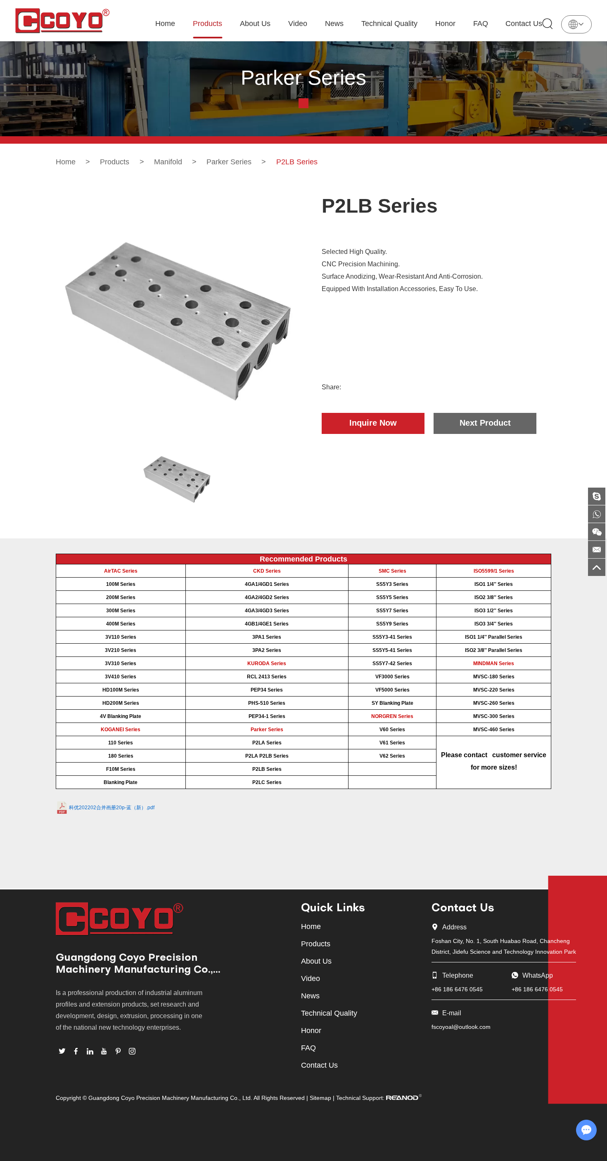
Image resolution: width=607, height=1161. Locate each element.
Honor (445, 23)
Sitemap (320, 1098)
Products (207, 23)
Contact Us (523, 23)
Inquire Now (373, 422)
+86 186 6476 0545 (537, 989)
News (334, 23)
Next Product (485, 422)
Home (165, 23)
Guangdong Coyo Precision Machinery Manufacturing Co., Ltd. (134, 964)
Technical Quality (389, 23)
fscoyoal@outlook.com (461, 1027)
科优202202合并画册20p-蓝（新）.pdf (111, 808)
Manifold (168, 162)
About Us (255, 23)
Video (297, 23)
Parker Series (228, 162)
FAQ (480, 23)
